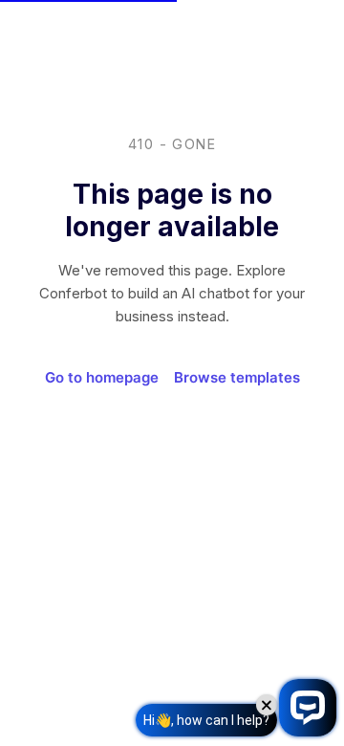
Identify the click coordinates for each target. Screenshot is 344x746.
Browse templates (237, 377)
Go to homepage (102, 377)
